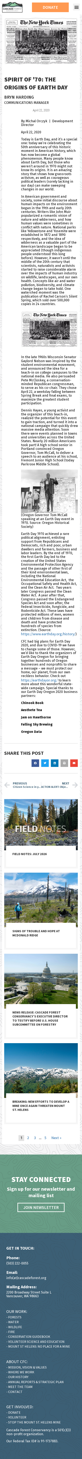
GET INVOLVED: (19, 1406)
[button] (76, 7)
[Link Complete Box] (41, 833)
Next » (56, 1137)
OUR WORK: (16, 1311)
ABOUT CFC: (17, 1361)
